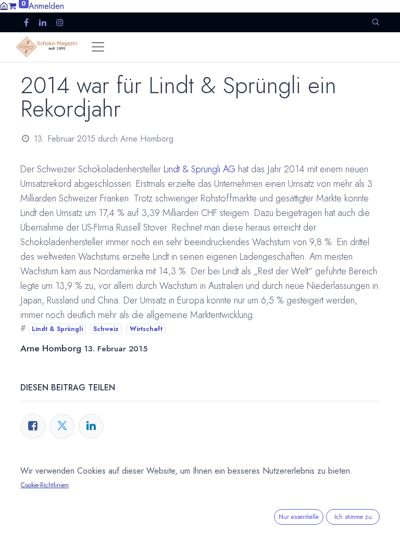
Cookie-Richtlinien (45, 485)
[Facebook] (32, 426)
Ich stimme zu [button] (353, 517)
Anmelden (46, 6)
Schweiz (106, 329)
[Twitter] (61, 426)
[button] (375, 22)
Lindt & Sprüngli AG (199, 169)
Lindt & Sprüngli (57, 329)
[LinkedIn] (91, 426)
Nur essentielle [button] (299, 517)
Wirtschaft (146, 329)
